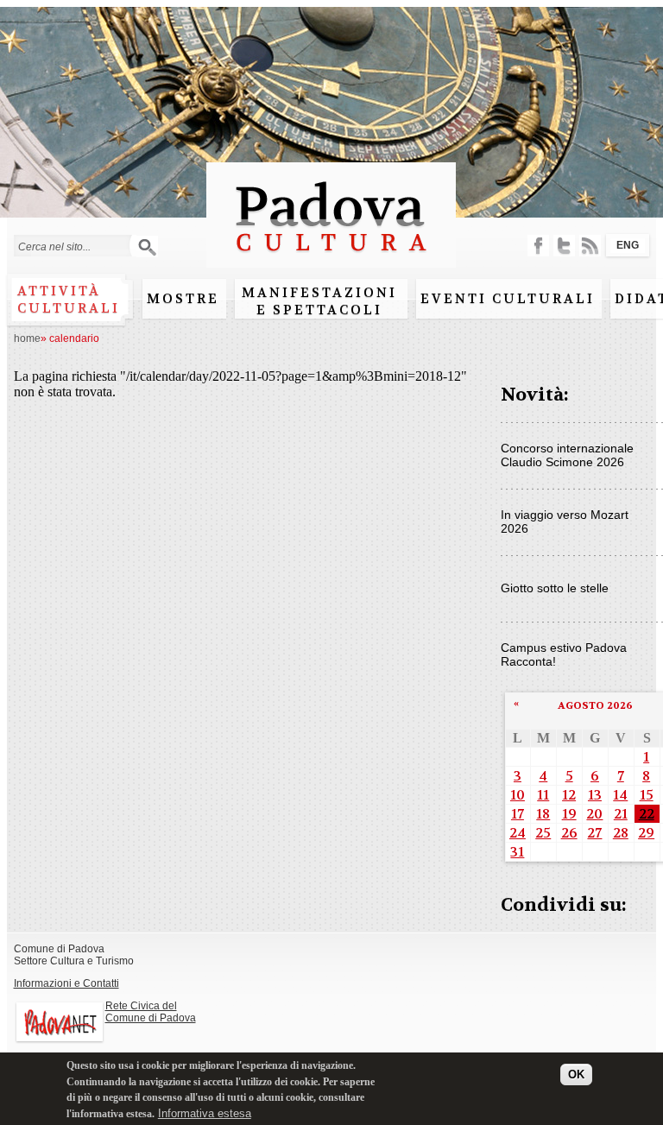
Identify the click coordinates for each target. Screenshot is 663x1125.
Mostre (183, 298)
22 (646, 814)
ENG (627, 245)
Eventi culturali (507, 298)
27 (594, 833)
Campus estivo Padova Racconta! (564, 654)
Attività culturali (68, 299)
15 (647, 795)
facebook (538, 245)
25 (543, 833)
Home (27, 338)
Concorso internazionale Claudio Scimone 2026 (567, 455)
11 (543, 795)
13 (595, 795)
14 (620, 795)
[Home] (331, 259)
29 (646, 833)
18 (543, 814)
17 (517, 814)
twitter (564, 245)
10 (517, 795)
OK (576, 1074)
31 (517, 852)
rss (590, 245)
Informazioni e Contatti (66, 983)
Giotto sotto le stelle (555, 588)
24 (517, 833)
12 (569, 795)
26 (569, 833)
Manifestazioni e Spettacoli (319, 301)
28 (620, 833)
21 (621, 814)
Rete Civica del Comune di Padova (150, 1012)
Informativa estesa (204, 1113)
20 (594, 814)
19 (569, 814)
